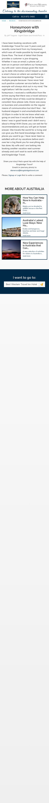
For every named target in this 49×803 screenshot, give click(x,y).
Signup (11, 175)
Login (19, 175)
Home (4, 21)
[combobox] (21, 284)
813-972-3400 (28, 16)
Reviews (12, 21)
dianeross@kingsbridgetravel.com (24, 170)
